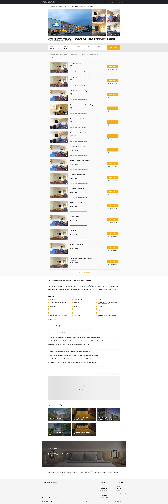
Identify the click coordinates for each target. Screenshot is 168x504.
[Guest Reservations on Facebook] (43, 497)
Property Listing (103, 495)
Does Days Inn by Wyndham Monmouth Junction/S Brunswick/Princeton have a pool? (68, 344)
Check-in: (51, 46)
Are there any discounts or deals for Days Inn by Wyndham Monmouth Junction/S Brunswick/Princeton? (73, 362)
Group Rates (119, 488)
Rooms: (78, 46)
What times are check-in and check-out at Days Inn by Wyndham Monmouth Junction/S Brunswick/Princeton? (75, 341)
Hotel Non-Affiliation (104, 497)
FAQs (101, 486)
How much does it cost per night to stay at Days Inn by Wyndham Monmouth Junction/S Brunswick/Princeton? (75, 337)
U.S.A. (57, 6)
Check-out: (65, 46)
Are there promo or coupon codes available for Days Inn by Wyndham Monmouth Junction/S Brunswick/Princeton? (76, 366)
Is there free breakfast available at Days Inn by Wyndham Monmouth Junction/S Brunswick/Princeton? (73, 355)
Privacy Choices (120, 493)
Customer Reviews (104, 488)
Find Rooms (113, 47)
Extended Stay (120, 492)
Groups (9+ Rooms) (98, 2)
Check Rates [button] (112, 66)
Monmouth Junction (63, 6)
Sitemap (102, 493)
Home (49, 6)
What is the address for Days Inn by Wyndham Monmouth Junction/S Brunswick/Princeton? (70, 330)
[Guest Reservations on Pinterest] (52, 497)
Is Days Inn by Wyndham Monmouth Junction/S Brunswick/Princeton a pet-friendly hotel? (70, 351)
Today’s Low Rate (113, 69)
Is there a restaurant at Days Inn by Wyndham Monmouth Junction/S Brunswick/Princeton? (70, 348)
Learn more (96, 54)
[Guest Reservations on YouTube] (55, 497)
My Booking (105, 2)
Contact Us (119, 485)
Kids (99, 46)
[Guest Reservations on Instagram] (49, 497)
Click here (72, 474)
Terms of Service (103, 490)
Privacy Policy (103, 492)
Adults (89, 46)
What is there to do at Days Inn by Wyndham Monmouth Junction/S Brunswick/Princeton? (70, 359)
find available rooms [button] (84, 272)
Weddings (119, 490)
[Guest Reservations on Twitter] (46, 497)
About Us (102, 485)
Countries (53, 6)
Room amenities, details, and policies (78, 71)
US (119, 374)
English (112, 2)
